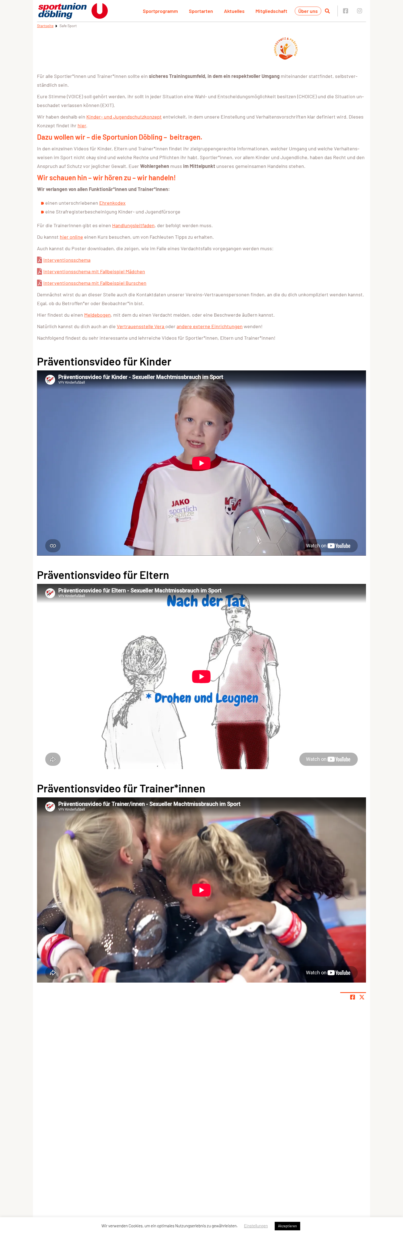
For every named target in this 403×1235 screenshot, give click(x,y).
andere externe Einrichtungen (210, 326)
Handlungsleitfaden (133, 225)
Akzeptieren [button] (287, 1226)
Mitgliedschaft (271, 11)
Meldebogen (97, 315)
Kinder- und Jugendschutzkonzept (124, 117)
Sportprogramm (160, 11)
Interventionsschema (66, 260)
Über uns (308, 11)
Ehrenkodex (112, 203)
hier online (71, 237)
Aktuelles (234, 11)
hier (82, 125)
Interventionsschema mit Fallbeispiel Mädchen (94, 271)
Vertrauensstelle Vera (141, 326)
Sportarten (201, 11)
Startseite (45, 25)
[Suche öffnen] (327, 11)
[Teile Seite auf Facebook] (352, 997)
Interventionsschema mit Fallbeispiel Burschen (94, 283)
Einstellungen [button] (256, 1225)
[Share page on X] (362, 997)
